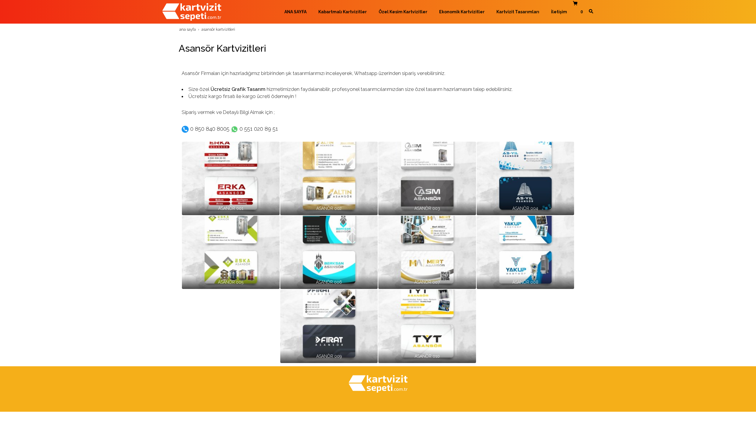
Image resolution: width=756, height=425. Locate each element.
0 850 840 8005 (210, 128)
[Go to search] (591, 11)
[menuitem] (292, 12)
